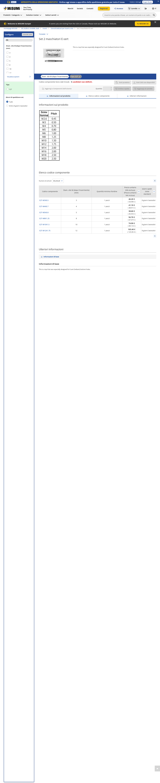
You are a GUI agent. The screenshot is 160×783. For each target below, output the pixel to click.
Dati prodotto (124, 82)
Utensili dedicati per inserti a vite (62, 28)
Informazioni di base (51, 257)
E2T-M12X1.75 (44, 230)
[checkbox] (19, 53)
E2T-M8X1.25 (44, 218)
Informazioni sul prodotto (59, 96)
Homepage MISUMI (10, 28)
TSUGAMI (42, 34)
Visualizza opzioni (13, 77)
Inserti (45, 28)
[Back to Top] (157, 768)
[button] (147, 2)
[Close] (155, 22)
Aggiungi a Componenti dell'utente (58, 89)
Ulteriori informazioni (138, 96)
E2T (10, 89)
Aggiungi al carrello (145, 89)
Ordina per (139, 191)
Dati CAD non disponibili (145, 82)
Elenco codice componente (99, 96)
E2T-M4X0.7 (43, 206)
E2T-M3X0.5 (43, 200)
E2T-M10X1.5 (44, 224)
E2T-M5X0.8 (43, 212)
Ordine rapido (123, 89)
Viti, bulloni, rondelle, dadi (30, 28)
